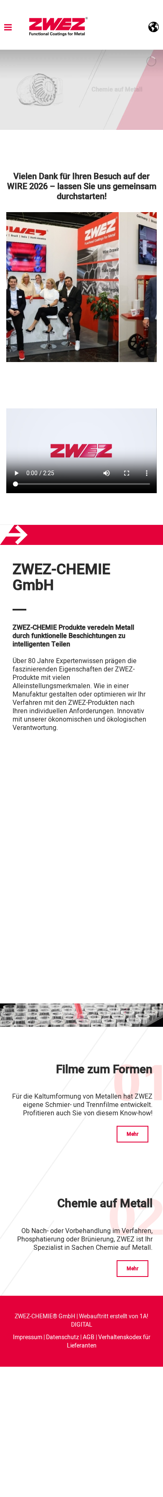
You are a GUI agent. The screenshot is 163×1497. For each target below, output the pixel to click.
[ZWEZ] (58, 26)
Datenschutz (62, 1337)
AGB (88, 1337)
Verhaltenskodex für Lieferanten (108, 1341)
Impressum (27, 1337)
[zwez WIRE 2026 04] (44, 287)
